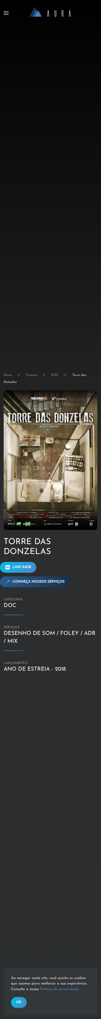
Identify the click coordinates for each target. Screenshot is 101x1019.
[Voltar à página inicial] (50, 13)
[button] (6, 13)
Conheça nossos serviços (38, 582)
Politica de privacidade (59, 989)
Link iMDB (22, 567)
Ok (19, 1002)
